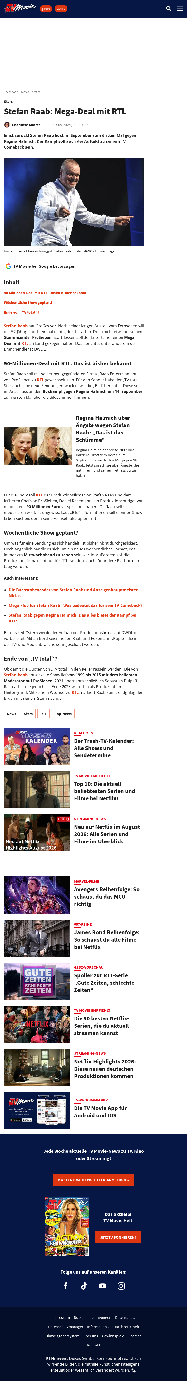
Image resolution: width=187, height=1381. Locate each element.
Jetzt (46, 8)
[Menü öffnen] (180, 9)
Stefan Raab (16, 325)
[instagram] (121, 1286)
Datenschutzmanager (65, 1326)
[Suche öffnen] (168, 9)
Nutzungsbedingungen (92, 1317)
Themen (135, 1335)
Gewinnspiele (113, 1335)
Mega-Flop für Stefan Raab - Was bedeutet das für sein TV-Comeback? (75, 605)
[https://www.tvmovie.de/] (20, 8)
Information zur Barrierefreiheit (113, 1326)
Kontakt (93, 1345)
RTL (24, 343)
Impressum (60, 1317)
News (25, 91)
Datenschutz (125, 1317)
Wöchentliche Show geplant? (28, 302)
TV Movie (11, 91)
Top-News (63, 713)
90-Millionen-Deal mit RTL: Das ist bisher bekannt (45, 292)
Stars (36, 91)
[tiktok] (84, 1286)
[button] (74, 297)
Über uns (90, 1335)
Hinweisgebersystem (62, 1335)
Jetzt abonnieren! (118, 1237)
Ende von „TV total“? (21, 312)
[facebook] (65, 1286)
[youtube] (102, 1286)
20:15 (61, 8)
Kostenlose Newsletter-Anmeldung (93, 1179)
